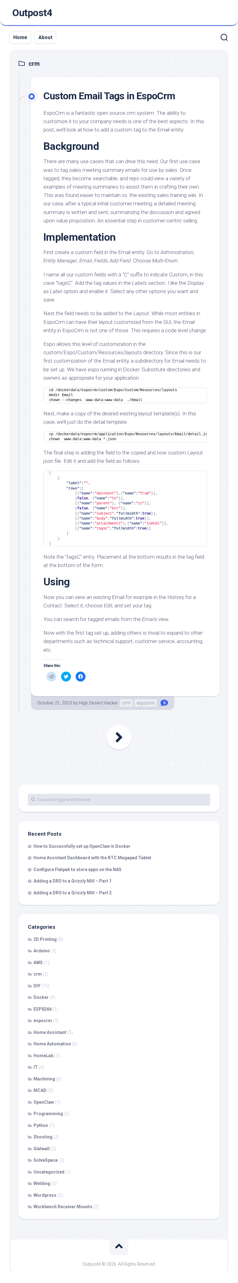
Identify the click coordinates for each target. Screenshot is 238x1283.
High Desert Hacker (98, 703)
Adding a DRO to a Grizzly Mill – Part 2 (72, 892)
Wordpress (44, 1195)
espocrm (146, 702)
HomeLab (43, 1055)
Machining (44, 1078)
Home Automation (52, 1043)
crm (126, 702)
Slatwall (41, 1148)
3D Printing (45, 939)
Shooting (42, 1136)
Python (40, 1125)
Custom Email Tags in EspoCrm (109, 96)
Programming (48, 1113)
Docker (41, 997)
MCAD (39, 1090)
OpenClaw (43, 1102)
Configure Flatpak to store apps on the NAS (77, 869)
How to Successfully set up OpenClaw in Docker (81, 846)
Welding (41, 1183)
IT (35, 1067)
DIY (36, 985)
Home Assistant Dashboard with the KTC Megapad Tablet (92, 857)
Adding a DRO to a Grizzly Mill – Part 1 (72, 880)
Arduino (41, 950)
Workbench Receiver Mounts (62, 1206)
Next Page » (119, 737)
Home (20, 37)
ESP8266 (42, 1009)
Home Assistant (49, 1032)
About (45, 37)
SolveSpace (45, 1160)
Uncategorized (48, 1171)
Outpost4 (32, 13)
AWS (38, 962)
